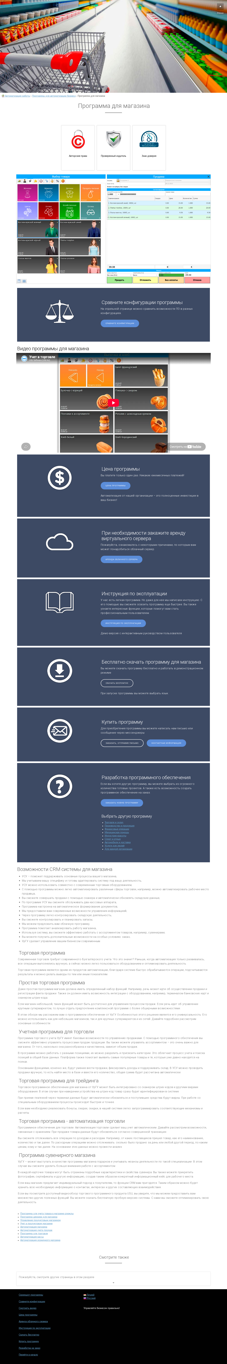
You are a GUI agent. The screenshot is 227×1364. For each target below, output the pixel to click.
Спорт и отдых (113, 839)
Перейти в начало (28, 1355)
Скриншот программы (31, 1295)
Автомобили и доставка (118, 842)
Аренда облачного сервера (122, 559)
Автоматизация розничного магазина (40, 1240)
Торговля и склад (114, 822)
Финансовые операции (117, 829)
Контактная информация (166, 743)
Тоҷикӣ (90, 1295)
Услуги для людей (114, 846)
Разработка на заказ (29, 1348)
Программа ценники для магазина (38, 1217)
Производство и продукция (119, 826)
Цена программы (116, 486)
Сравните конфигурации (120, 323)
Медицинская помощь (117, 832)
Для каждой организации (118, 849)
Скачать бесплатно (117, 683)
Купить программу (29, 1341)
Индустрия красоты (115, 836)
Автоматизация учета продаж (36, 1230)
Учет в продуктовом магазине (36, 1224)
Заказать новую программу (122, 803)
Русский (91, 1298)
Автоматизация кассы (32, 1237)
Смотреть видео (27, 1308)
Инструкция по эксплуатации (123, 623)
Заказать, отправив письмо (122, 743)
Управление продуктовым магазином (40, 1220)
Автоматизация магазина (33, 1227)
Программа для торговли (34, 1234)
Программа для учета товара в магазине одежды (47, 1214)
